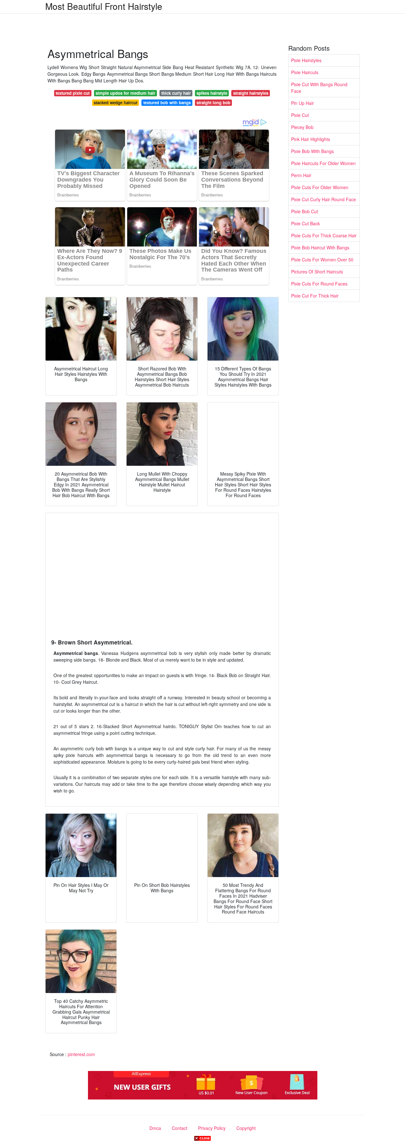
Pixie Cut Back (305, 223)
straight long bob (213, 102)
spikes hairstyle (211, 93)
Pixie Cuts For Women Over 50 (322, 259)
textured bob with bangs (167, 102)
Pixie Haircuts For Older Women (323, 163)
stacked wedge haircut (115, 102)
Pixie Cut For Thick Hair (315, 295)
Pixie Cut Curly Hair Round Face (323, 199)
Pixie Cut (300, 115)
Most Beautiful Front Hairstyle (103, 6)
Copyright (246, 1128)
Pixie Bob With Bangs (312, 151)
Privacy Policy (212, 1128)
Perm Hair (301, 175)
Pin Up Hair (302, 103)
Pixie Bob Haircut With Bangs (320, 247)
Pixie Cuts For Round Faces (319, 283)
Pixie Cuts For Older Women (319, 187)
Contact (179, 1128)
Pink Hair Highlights (310, 139)
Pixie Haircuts (304, 72)
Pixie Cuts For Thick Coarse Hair (324, 235)
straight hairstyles (250, 93)
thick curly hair (176, 93)
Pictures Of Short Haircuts (317, 271)
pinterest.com (81, 1054)
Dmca (155, 1128)
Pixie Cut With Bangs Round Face (319, 87)
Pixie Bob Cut (304, 211)
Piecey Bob (302, 127)
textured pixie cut (73, 93)
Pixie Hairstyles (306, 60)
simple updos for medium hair (125, 93)
